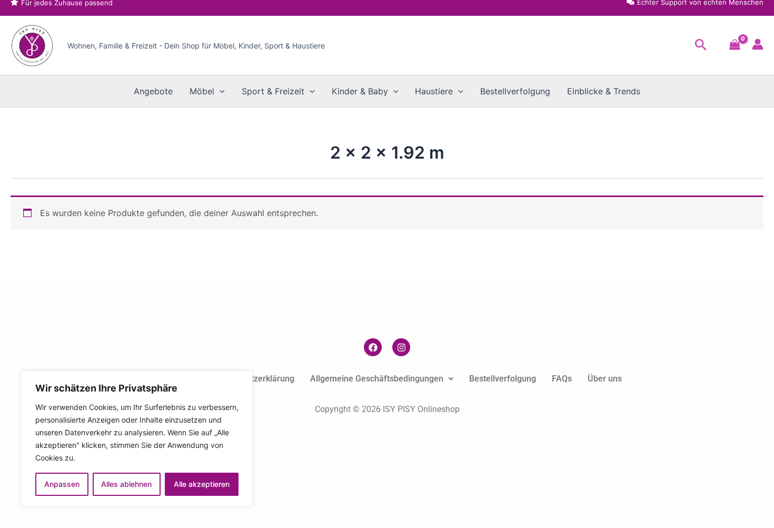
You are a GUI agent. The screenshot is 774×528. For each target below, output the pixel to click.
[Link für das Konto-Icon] (757, 44)
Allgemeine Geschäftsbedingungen (376, 379)
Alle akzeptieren (202, 484)
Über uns (605, 379)
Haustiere (434, 91)
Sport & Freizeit (273, 91)
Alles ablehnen (126, 484)
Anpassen (62, 484)
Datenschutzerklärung (252, 379)
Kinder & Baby (360, 91)
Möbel (202, 91)
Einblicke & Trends (603, 91)
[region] (137, 439)
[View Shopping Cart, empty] (734, 45)
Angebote (153, 91)
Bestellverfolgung (515, 91)
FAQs (562, 379)
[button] (701, 45)
